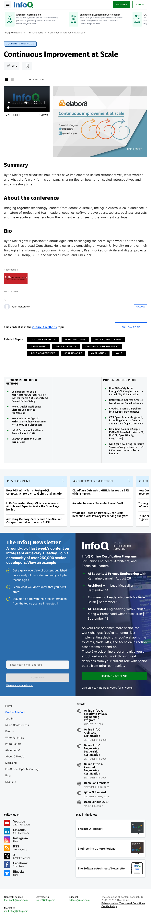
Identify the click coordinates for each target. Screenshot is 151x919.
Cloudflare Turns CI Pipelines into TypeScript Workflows (125, 410)
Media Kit (11, 762)
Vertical (6, 79)
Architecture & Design (93, 481)
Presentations (35, 32)
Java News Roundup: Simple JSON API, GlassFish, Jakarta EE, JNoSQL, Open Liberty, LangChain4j (126, 434)
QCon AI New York (95, 792)
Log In (10, 718)
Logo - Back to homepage (23, 4)
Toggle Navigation (7, 4)
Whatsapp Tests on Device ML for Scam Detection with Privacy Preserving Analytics (100, 514)
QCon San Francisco (97, 783)
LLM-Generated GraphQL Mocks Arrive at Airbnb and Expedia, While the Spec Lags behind (32, 506)
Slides (16, 115)
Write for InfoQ (14, 737)
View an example (41, 562)
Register (121, 4)
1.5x (42, 79)
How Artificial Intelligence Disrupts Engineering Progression (26, 409)
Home (9, 705)
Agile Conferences (43, 353)
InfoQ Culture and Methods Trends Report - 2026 (27, 432)
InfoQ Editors (13, 743)
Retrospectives (75, 339)
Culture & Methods (20, 43)
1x (30, 79)
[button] (37, 677)
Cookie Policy (109, 906)
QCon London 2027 (96, 802)
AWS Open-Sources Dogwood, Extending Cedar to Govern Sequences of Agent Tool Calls (126, 420)
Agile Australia (66, 346)
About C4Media (14, 756)
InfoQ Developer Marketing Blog (22, 772)
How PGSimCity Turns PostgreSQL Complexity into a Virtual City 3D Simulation (126, 391)
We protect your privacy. (19, 685)
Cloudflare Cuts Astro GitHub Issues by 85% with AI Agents (100, 492)
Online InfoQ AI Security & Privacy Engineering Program (95, 715)
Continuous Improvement (102, 346)
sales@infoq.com (45, 900)
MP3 (8, 115)
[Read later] (27, 66)
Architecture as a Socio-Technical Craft (97, 503)
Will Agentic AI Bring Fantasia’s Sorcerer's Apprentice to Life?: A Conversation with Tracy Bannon (126, 449)
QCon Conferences (17, 725)
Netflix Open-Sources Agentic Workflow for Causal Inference (126, 402)
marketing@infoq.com (16, 911)
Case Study (98, 353)
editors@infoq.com (79, 900)
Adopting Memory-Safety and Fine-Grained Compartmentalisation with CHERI (34, 521)
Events (9, 731)
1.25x (36, 79)
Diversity (10, 781)
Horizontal (11, 79)
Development (18, 481)
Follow (140, 306)
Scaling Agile (73, 353)
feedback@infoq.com (16, 900)
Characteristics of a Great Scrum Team (26, 440)
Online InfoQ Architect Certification (92, 733)
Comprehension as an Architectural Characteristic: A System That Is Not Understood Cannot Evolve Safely (30, 396)
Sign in (139, 4)
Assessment (38, 346)
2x (47, 79)
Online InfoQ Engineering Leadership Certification (92, 750)
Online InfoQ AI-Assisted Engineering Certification (94, 769)
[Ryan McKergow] (7, 307)
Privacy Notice (109, 903)
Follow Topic (131, 327)
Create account (15, 712)
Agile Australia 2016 (108, 339)
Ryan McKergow (20, 306)
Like (14, 65)
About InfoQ (12, 750)
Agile (118, 353)
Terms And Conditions (132, 903)
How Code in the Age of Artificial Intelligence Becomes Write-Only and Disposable (29, 421)
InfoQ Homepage (13, 32)
